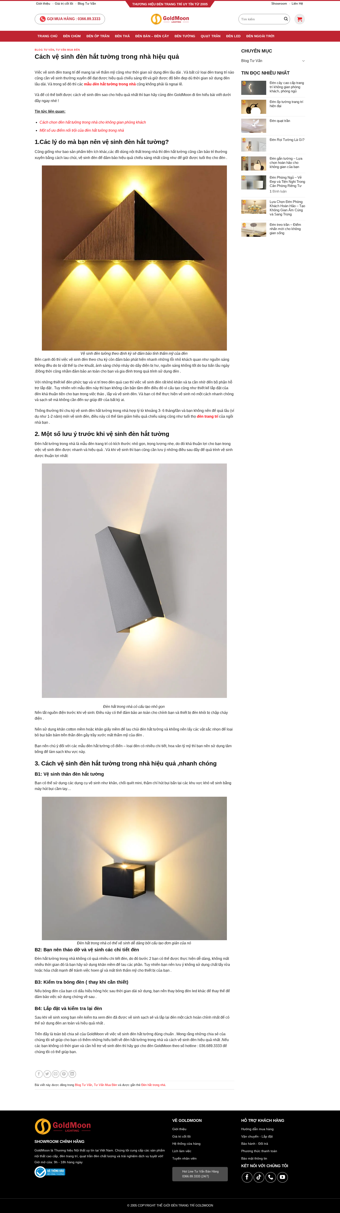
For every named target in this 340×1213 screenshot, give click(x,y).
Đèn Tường (185, 36)
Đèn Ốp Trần (98, 36)
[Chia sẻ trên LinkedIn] (72, 1074)
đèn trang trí (207, 416)
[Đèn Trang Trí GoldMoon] (170, 19)
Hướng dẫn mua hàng (257, 1129)
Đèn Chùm (72, 36)
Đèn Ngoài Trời (260, 36)
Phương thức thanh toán (259, 1151)
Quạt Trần (211, 36)
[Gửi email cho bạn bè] (55, 1074)
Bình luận (278, 191)
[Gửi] (286, 19)
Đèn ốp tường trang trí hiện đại (286, 104)
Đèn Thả (122, 36)
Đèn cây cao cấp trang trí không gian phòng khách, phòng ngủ (287, 87)
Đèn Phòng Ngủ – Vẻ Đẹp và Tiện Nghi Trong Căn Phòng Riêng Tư (287, 181)
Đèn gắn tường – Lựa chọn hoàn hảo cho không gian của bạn (286, 162)
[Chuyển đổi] (303, 60)
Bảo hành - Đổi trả (254, 1143)
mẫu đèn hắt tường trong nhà (110, 84)
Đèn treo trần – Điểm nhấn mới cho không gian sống (285, 229)
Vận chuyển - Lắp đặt (257, 1136)
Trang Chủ (47, 36)
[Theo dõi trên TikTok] (258, 1177)
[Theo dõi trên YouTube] (282, 1177)
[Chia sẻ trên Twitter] (47, 1074)
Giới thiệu (43, 3)
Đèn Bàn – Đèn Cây (152, 36)
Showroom (279, 3)
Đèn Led (233, 36)
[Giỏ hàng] (299, 19)
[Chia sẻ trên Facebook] (39, 1074)
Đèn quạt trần (280, 121)
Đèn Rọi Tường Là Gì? (287, 140)
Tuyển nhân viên (184, 1158)
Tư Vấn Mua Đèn (68, 49)
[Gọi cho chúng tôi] (270, 1177)
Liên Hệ (297, 3)
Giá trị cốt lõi (64, 3)
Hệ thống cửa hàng (186, 1143)
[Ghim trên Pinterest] (64, 1074)
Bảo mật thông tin (254, 1158)
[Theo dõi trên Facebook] (247, 1177)
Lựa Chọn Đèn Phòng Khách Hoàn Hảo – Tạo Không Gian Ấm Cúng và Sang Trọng (287, 208)
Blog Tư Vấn (87, 3)
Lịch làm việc (181, 1151)
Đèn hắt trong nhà (153, 1085)
